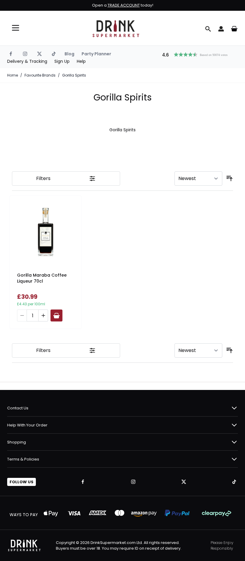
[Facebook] (10, 53)
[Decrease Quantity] (22, 315)
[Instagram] (25, 53)
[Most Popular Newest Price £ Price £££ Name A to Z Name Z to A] (198, 178)
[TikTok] (53, 53)
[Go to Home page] (116, 28)
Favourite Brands (40, 75)
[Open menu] (16, 28)
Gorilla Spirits (74, 75)
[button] (197, 53)
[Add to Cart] (56, 315)
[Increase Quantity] (43, 315)
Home (12, 75)
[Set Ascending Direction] (229, 178)
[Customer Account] (221, 28)
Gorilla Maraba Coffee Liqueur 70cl (42, 278)
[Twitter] (39, 53)
